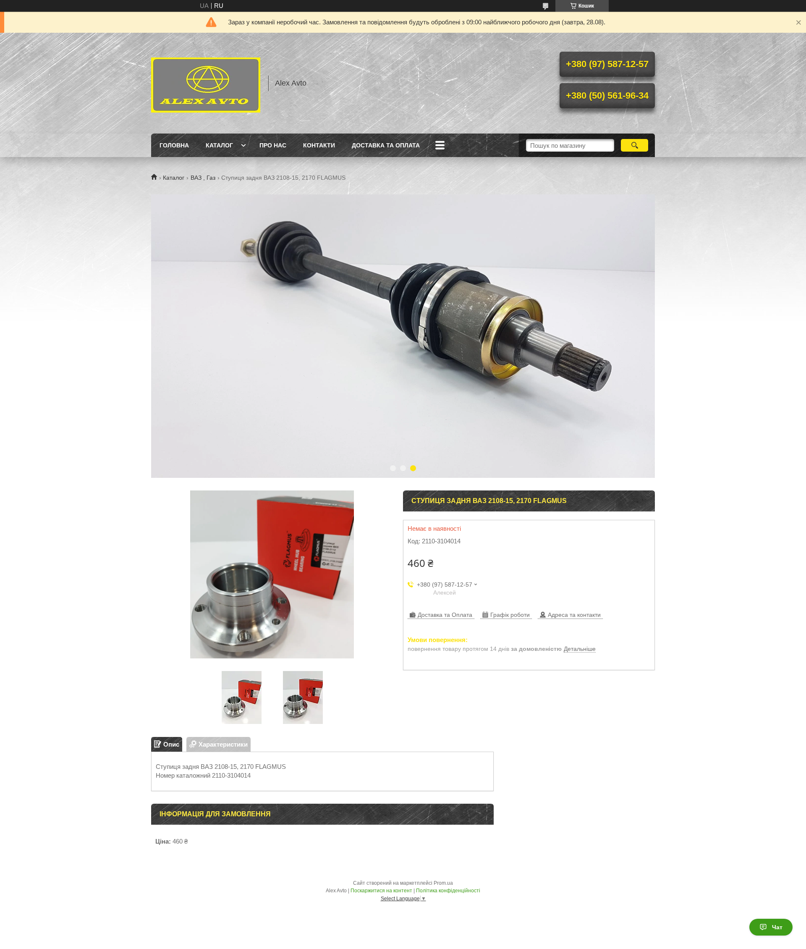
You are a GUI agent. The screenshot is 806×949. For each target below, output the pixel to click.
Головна (174, 145)
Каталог (219, 145)
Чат (777, 927)
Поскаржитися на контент (381, 891)
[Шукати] (634, 145)
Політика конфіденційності (448, 891)
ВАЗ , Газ (203, 177)
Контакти (319, 145)
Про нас (272, 145)
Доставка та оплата (386, 145)
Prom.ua (443, 883)
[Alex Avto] (205, 83)
